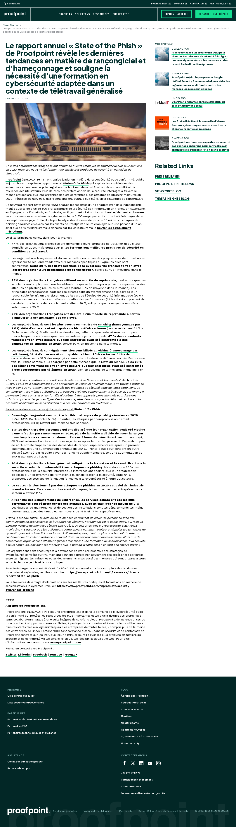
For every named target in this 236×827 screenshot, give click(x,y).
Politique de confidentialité (98, 811)
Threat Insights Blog (172, 198)
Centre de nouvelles (133, 729)
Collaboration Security (20, 695)
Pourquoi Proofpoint (133, 702)
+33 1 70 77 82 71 (130, 772)
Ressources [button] (101, 14)
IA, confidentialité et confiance (139, 736)
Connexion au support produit (25, 761)
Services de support (19, 768)
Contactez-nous (131, 786)
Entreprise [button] (121, 14)
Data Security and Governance (25, 702)
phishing (48, 187)
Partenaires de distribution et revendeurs (32, 719)
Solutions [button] (82, 14)
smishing (104, 324)
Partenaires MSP (17, 726)
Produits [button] (65, 14)
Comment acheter (132, 709)
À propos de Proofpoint (135, 695)
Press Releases (167, 176)
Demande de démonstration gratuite (143, 793)
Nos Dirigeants (130, 722)
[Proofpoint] (17, 14)
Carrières (126, 716)
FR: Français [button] (219, 3)
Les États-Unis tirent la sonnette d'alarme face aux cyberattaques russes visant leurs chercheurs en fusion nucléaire (199, 125)
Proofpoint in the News (174, 184)
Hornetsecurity (130, 743)
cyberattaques (50, 627)
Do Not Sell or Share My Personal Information (164, 811)
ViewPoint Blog (168, 191)
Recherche (13, 3)
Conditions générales (65, 811)
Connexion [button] (197, 3)
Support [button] (179, 3)
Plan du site (126, 811)
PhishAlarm (14, 231)
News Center (10, 25)
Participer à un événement (137, 779)
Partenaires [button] (159, 3)
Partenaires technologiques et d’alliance (31, 732)
